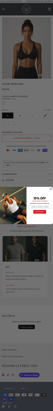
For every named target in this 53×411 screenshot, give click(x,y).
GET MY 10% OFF (40, 211)
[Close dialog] (50, 189)
